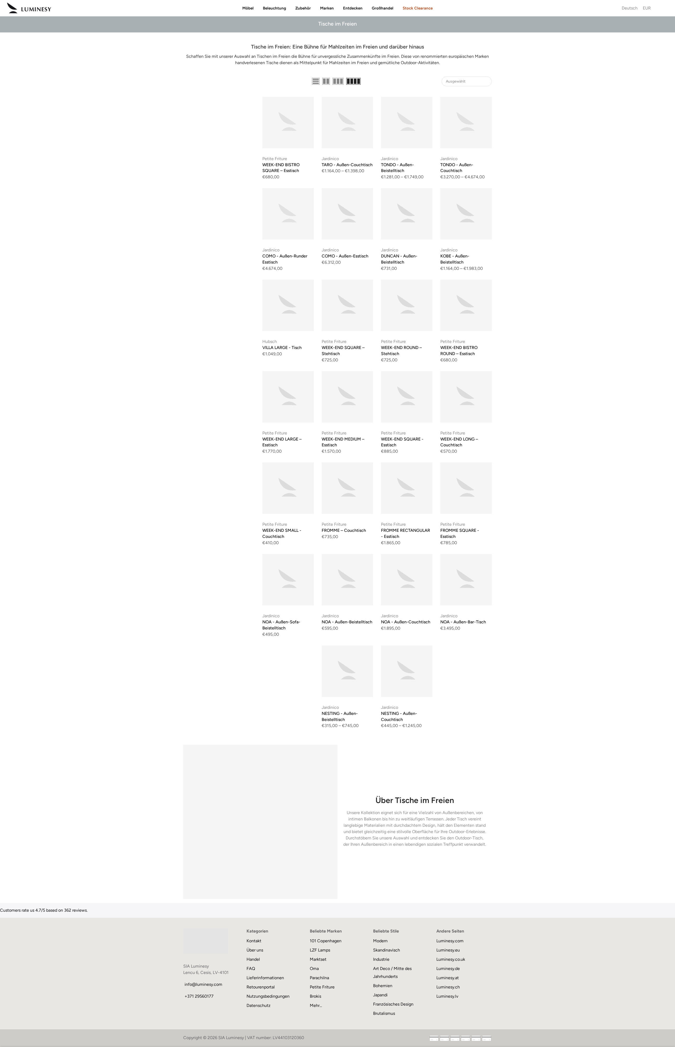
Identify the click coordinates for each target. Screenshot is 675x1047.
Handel (253, 959)
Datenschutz (259, 1005)
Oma (314, 968)
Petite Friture (274, 158)
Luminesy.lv (447, 996)
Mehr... (316, 1005)
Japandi (380, 994)
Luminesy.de (448, 968)
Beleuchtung (274, 8)
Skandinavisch (386, 950)
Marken (327, 8)
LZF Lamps (320, 950)
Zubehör (303, 8)
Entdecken (353, 8)
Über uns (255, 950)
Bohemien (382, 985)
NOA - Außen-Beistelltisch (347, 621)
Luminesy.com (450, 940)
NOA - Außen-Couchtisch (405, 621)
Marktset (318, 959)
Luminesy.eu (448, 950)
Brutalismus (384, 1013)
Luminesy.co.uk (450, 959)
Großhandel (382, 8)
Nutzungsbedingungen (268, 996)
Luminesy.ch (448, 986)
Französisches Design (393, 1004)
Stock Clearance (418, 8)
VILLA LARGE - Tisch (282, 347)
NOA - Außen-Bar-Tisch (463, 621)
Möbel (248, 8)
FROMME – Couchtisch (344, 530)
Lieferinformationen (265, 977)
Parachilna (319, 977)
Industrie (381, 959)
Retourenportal (261, 986)
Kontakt (254, 940)
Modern (380, 940)
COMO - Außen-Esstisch (345, 256)
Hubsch (269, 341)
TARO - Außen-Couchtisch (347, 164)
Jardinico (330, 158)
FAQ (251, 968)
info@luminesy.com (203, 984)
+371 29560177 (199, 996)
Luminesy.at (447, 977)
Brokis (315, 996)
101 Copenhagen (325, 940)
